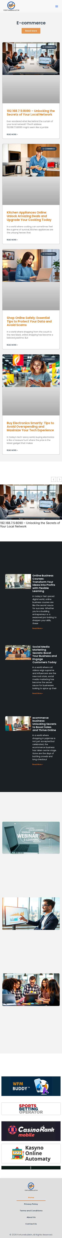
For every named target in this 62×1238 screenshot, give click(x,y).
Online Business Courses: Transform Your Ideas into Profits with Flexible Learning (43, 583)
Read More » (12, 134)
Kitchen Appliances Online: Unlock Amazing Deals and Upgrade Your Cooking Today (29, 216)
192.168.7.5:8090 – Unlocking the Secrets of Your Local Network (31, 113)
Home (31, 1197)
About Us (31, 1217)
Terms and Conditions (31, 1210)
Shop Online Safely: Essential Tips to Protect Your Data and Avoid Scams (29, 321)
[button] (57, 6)
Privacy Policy (31, 1204)
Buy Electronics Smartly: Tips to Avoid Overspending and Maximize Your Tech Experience (30, 426)
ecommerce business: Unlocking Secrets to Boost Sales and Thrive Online (44, 724)
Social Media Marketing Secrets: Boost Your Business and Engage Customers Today (44, 654)
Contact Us (31, 1224)
